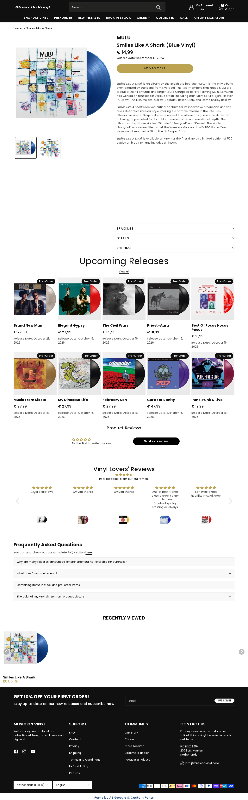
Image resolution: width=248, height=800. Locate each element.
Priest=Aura (158, 325)
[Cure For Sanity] (168, 373)
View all (124, 271)
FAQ (72, 732)
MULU (124, 37)
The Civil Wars (115, 325)
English (60, 785)
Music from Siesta (30, 399)
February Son (114, 399)
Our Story (131, 732)
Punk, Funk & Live (207, 399)
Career (129, 739)
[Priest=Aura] (168, 298)
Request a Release (138, 760)
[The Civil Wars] (124, 298)
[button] (226, 7)
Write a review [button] (156, 441)
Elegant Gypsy (71, 325)
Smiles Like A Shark (19, 677)
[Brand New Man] (35, 298)
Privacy (74, 746)
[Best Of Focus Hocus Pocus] (212, 298)
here (88, 552)
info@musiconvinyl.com (202, 763)
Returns (74, 773)
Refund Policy (78, 766)
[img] (124, 475)
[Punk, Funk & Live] (212, 373)
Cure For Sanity (161, 399)
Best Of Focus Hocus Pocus (209, 327)
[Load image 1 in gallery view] (25, 147)
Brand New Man (28, 325)
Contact (75, 739)
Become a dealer (137, 753)
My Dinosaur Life (73, 399)
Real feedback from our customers (124, 479)
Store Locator (134, 746)
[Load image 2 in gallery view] (50, 147)
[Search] (158, 7)
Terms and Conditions (84, 760)
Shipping (75, 753)
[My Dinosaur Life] (79, 373)
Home (18, 28)
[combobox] (117, 7)
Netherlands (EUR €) (30, 785)
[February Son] (124, 373)
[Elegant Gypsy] (79, 298)
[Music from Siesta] (35, 373)
